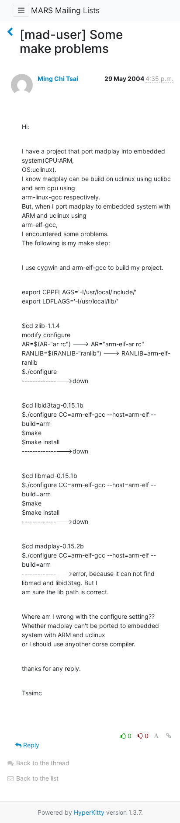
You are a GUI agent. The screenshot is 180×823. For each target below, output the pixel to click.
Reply (30, 745)
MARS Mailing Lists (65, 10)
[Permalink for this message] (168, 735)
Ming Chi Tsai (58, 78)
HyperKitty (89, 812)
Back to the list (36, 778)
